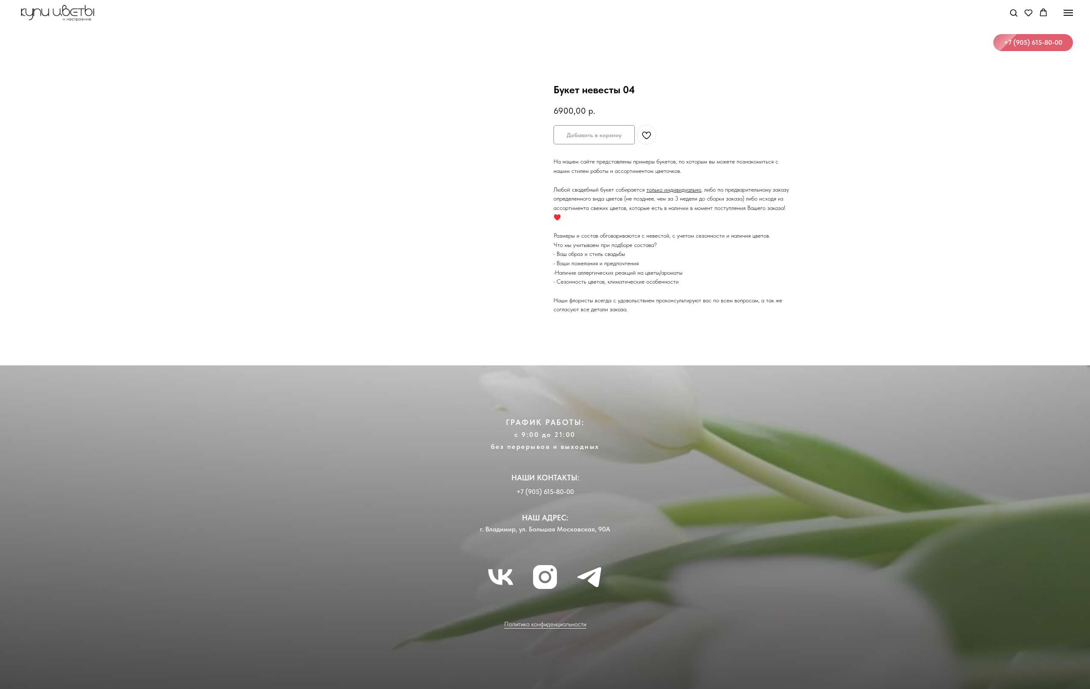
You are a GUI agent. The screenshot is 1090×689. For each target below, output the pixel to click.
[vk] (501, 577)
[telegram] (589, 577)
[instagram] (545, 577)
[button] (1014, 13)
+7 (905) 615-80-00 (545, 492)
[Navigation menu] (1068, 13)
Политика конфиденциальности (545, 624)
